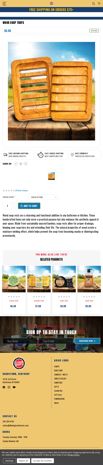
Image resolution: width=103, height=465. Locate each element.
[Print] (25, 164)
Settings (9, 460)
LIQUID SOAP (89, 301)
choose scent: (9, 197)
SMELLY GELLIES (60, 378)
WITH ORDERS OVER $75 (17, 156)
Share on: (7, 163)
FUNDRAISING (59, 398)
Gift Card (58, 394)
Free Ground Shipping (18, 153)
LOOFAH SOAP (13, 301)
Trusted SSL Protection (84, 156)
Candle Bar (58, 390)
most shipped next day (54, 156)
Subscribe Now (86, 340)
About (56, 402)
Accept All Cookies (42, 460)
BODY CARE (58, 370)
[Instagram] (9, 387)
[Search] (93, 3)
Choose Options (14, 310)
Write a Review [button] (23, 190)
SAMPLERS (58, 382)
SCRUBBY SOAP (39, 301)
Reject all (23, 460)
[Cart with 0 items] (99, 3)
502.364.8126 (8, 421)
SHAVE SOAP (64, 301)
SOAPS (56, 366)
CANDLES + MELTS (61, 374)
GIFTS (56, 386)
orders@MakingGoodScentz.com (15, 425)
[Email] (21, 164)
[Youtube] (14, 387)
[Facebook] (16, 164)
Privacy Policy (73, 455)
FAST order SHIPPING (54, 153)
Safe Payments (81, 153)
